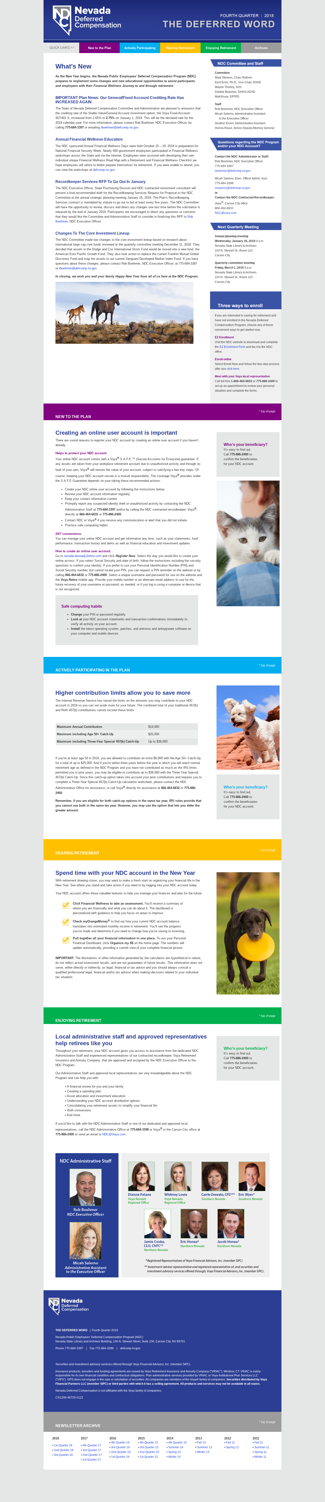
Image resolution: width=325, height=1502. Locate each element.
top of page (268, 411)
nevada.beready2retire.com (82, 556)
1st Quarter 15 (149, 1456)
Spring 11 (260, 1452)
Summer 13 (204, 1447)
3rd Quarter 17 (92, 1450)
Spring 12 (232, 1447)
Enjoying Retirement (221, 48)
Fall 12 (230, 1442)
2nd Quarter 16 (121, 1452)
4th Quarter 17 (92, 1445)
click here (233, 368)
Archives (261, 48)
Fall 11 (258, 1442)
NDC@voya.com (225, 213)
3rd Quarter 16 (120, 1447)
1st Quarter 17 (92, 1459)
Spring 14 (174, 1452)
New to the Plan (99, 48)
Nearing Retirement (180, 48)
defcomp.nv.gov (104, 170)
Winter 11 (260, 1456)
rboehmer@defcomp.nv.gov (233, 170)
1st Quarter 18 (63, 1445)
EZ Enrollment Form (232, 347)
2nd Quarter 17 (92, 1455)
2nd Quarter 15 (149, 1452)
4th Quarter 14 (177, 1442)
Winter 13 (203, 1452)
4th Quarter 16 (120, 1442)
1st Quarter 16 (120, 1456)
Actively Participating (140, 48)
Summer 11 (261, 1447)
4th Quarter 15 (149, 1442)
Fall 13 (201, 1442)
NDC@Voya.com (114, 1134)
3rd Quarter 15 (149, 1447)
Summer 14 (175, 1447)
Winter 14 (174, 1456)
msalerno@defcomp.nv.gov (232, 188)
